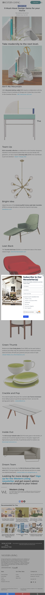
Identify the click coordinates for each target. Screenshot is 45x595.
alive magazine (28, 308)
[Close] (43, 276)
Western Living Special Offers (31, 300)
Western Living (28, 298)
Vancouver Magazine (29, 306)
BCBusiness (27, 302)
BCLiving (27, 304)
